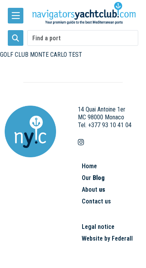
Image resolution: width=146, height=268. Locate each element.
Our (93, 178)
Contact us (96, 201)
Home (89, 166)
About (93, 189)
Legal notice (98, 226)
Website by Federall (107, 238)
